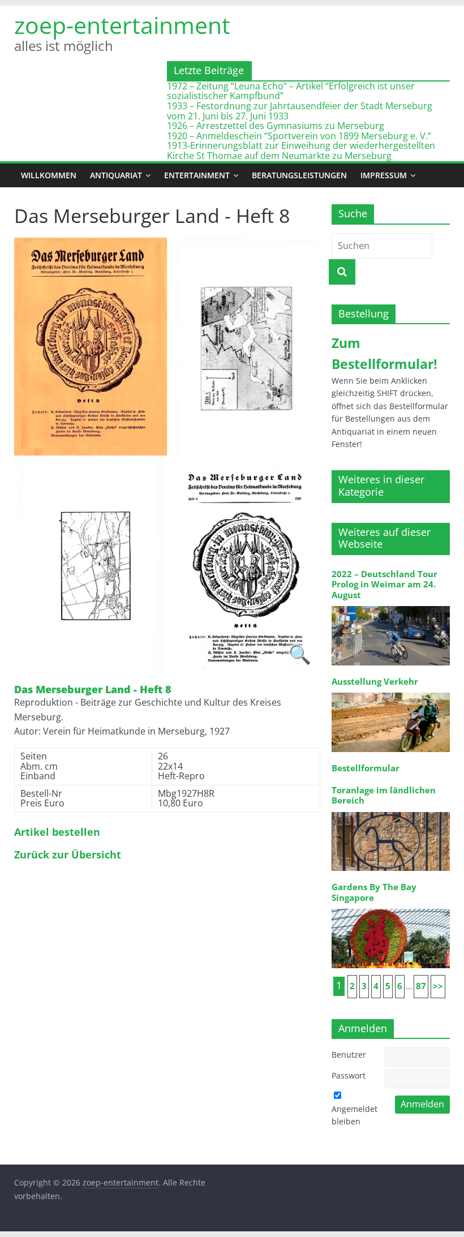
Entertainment (197, 175)
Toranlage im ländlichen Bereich (384, 795)
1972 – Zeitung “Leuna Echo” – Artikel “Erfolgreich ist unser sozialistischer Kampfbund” (291, 91)
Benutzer (349, 1054)
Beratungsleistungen (299, 175)
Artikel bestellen (57, 832)
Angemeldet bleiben (354, 1115)
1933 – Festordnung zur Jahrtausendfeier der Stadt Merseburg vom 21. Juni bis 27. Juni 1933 (299, 111)
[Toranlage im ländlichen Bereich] (391, 811)
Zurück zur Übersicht (67, 855)
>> (438, 986)
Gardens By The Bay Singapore (374, 892)
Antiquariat (116, 175)
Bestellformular (365, 768)
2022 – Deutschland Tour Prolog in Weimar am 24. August (384, 584)
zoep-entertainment (122, 25)
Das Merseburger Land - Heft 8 (92, 690)
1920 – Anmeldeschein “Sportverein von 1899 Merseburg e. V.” (299, 136)
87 (421, 986)
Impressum (383, 175)
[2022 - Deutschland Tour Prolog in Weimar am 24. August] (391, 605)
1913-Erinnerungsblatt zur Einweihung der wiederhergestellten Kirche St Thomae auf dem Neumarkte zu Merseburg (301, 150)
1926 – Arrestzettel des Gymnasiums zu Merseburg (275, 125)
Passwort (349, 1075)
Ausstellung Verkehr (375, 682)
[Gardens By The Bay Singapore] (391, 908)
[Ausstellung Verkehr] (391, 692)
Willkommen (48, 175)
